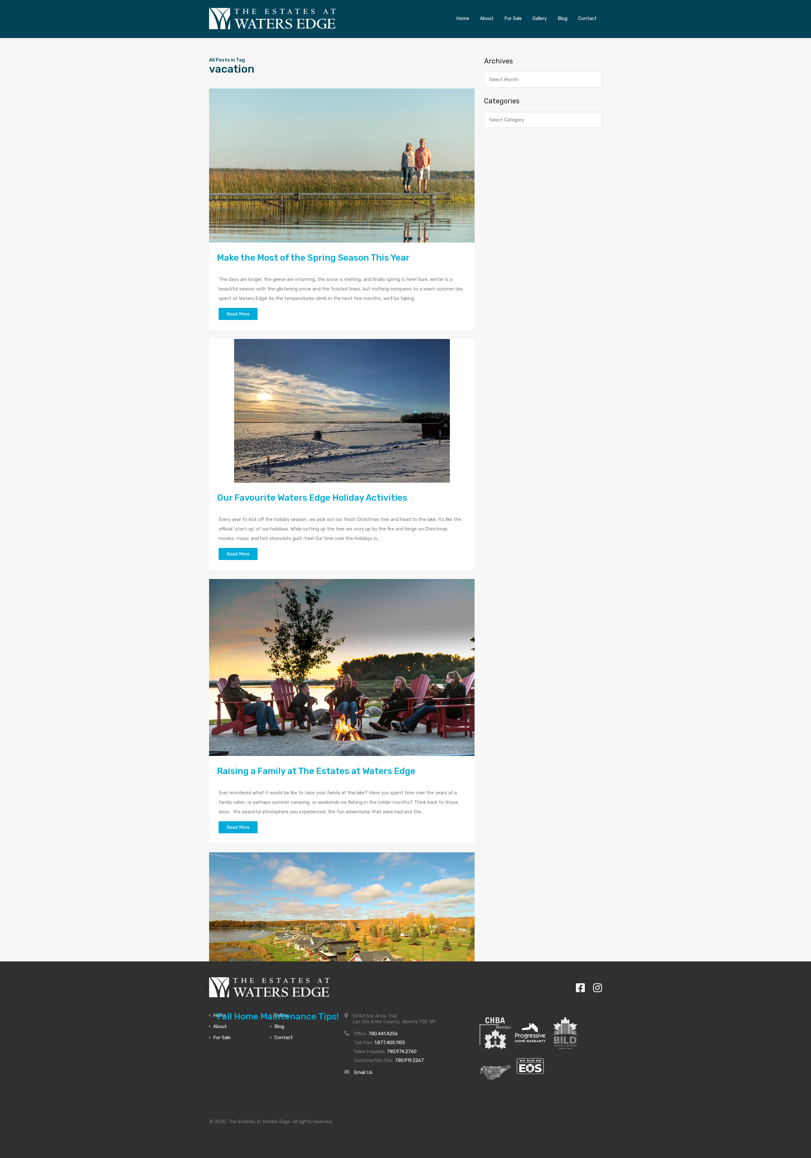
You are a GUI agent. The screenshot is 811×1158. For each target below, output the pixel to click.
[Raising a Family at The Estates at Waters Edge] (342, 667)
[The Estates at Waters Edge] (269, 987)
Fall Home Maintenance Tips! (278, 1016)
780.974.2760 (402, 1051)
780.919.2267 (409, 1060)
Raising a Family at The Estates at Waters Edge (316, 771)
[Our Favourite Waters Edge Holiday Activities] (342, 411)
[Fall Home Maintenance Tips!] (342, 926)
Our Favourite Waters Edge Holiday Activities (312, 497)
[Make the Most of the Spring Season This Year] (342, 165)
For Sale (222, 1037)
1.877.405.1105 (389, 1042)
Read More (238, 314)
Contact (283, 1037)
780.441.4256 (383, 1034)
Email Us (363, 1072)
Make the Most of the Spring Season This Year (313, 257)
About (220, 1026)
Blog (279, 1026)
